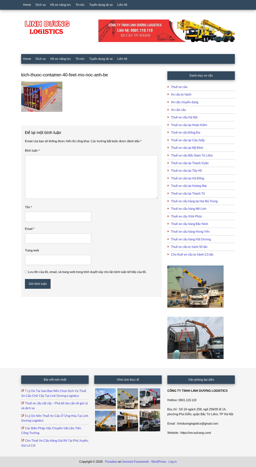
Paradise (111, 461)
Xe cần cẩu (178, 109)
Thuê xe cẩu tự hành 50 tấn (189, 246)
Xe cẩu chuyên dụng (184, 102)
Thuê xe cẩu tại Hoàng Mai (189, 185)
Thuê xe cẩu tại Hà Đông (187, 178)
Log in (172, 461)
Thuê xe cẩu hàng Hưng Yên (190, 231)
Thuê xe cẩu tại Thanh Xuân (190, 163)
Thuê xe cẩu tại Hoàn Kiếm (189, 125)
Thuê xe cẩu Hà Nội (184, 117)
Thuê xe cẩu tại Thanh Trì (188, 193)
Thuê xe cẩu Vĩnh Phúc (186, 216)
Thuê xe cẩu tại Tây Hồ (186, 170)
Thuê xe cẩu (179, 87)
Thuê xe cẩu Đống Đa (185, 132)
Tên (28, 207)
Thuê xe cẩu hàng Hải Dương (191, 239)
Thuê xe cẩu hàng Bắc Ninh (189, 224)
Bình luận (32, 150)
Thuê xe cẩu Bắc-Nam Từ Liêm (192, 155)
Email (29, 228)
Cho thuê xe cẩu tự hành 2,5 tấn (192, 254)
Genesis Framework (135, 461)
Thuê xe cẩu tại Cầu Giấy (188, 140)
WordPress (158, 461)
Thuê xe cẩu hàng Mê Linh (188, 208)
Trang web (32, 250)
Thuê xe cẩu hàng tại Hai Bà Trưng (194, 201)
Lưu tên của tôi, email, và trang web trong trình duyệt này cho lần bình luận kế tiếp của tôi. (87, 272)
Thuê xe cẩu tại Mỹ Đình (187, 147)
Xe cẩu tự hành (181, 94)
